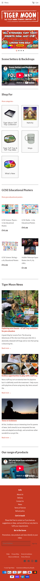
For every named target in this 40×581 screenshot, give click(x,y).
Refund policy (20, 511)
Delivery (20, 498)
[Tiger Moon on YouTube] (36, 561)
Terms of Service (20, 508)
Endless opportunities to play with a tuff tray (19, 376)
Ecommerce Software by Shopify (25, 568)
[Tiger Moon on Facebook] (25, 561)
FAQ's (8, 554)
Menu (6, 3)
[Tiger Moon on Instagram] (32, 561)
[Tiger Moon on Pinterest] (28, 561)
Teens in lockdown (9, 421)
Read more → (6, 348)
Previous (3, 39)
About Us (20, 494)
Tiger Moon (11, 568)
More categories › (7, 101)
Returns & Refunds (13, 557)
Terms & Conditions (26, 554)
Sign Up (34, 543)
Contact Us (20, 501)
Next (37, 39)
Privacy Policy (15, 554)
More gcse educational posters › (12, 197)
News (20, 504)
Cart (36, 3)
